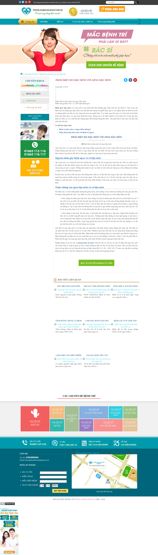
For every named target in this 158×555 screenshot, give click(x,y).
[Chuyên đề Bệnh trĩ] (79, 48)
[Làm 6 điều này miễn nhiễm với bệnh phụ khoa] (68, 361)
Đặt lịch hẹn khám (34, 117)
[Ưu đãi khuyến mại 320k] (9, 554)
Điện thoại (27, 476)
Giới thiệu (44, 22)
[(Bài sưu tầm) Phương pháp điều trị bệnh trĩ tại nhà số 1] (97, 292)
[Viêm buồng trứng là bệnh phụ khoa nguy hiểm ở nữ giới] (68, 327)
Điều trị (60, 22)
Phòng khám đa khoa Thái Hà (87, 453)
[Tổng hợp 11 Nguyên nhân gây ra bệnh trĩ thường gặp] (125, 292)
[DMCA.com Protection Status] (7, 505)
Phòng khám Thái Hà (84, 499)
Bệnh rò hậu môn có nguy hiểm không (74, 129)
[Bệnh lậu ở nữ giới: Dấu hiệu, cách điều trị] (125, 327)
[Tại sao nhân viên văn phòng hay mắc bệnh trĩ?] (97, 361)
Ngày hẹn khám (30, 485)
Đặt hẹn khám (60, 491)
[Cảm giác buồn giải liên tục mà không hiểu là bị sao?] (97, 327)
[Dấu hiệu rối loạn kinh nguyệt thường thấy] (68, 292)
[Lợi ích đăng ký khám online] (34, 176)
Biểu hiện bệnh (29, 481)
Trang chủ (30, 22)
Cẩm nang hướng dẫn (106, 22)
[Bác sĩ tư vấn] (96, 263)
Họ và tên (27, 472)
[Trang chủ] (21, 74)
